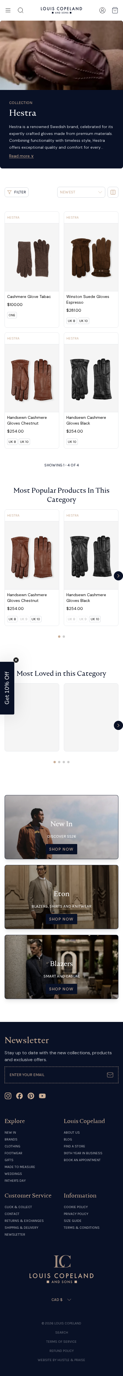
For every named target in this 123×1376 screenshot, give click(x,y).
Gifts (9, 1160)
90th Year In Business (83, 1153)
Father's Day (15, 1181)
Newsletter (15, 1234)
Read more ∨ (21, 155)
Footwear (13, 1153)
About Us (72, 1132)
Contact (12, 1214)
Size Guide (73, 1221)
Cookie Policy (76, 1207)
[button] (7, 688)
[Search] (20, 10)
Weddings (13, 1174)
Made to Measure (20, 1167)
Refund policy (61, 1351)
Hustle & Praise (71, 1360)
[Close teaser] (16, 660)
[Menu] (8, 10)
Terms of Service (61, 1342)
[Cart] (115, 10)
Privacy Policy (76, 1214)
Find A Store (74, 1146)
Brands (11, 1139)
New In (10, 1132)
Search (61, 1332)
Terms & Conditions (82, 1228)
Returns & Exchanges (24, 1221)
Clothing (12, 1146)
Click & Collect (18, 1207)
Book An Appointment (82, 1160)
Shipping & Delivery (21, 1228)
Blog (68, 1139)
